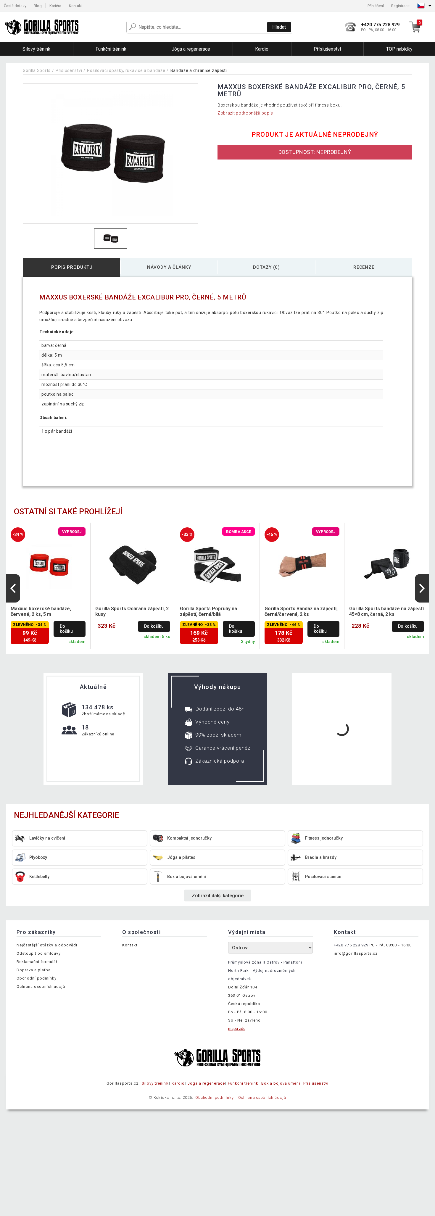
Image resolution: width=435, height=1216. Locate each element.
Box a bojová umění (280, 1083)
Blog (38, 6)
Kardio (178, 1083)
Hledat (279, 27)
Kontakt (75, 6)
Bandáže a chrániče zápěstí (198, 70)
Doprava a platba (34, 970)
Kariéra (55, 6)
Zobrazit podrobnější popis (245, 113)
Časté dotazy (15, 6)
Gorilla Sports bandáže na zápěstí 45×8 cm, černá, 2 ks (386, 611)
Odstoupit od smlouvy (39, 953)
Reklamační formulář (37, 961)
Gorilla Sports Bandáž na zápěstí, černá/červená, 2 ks (301, 611)
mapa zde (236, 1028)
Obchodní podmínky (37, 978)
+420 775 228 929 (351, 945)
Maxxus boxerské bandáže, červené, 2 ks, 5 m (41, 611)
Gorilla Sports (37, 70)
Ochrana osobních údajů (41, 986)
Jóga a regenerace (206, 1083)
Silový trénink (155, 1083)
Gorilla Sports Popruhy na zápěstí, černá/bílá (208, 611)
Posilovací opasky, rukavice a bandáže (126, 70)
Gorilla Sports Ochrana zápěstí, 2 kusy (132, 611)
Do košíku (66, 629)
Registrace (400, 6)
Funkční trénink (243, 1083)
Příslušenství (69, 70)
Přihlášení (376, 6)
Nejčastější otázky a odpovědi (47, 945)
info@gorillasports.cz (356, 953)
